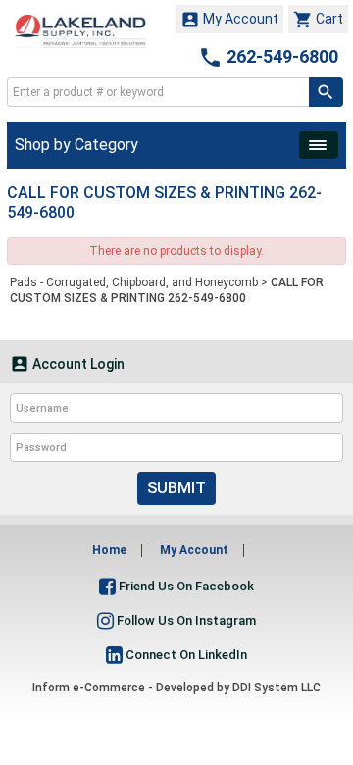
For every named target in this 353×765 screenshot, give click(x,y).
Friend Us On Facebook (185, 586)
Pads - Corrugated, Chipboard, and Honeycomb (134, 282)
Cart (318, 19)
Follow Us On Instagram (185, 620)
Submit (176, 488)
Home (109, 550)
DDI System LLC (276, 687)
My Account (229, 19)
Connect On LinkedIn (185, 654)
